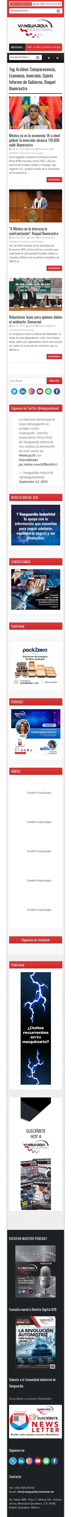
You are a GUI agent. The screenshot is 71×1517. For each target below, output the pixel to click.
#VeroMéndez (28, 460)
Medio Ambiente (46, 326)
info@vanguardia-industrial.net (35, 1491)
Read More (54, 179)
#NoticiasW (27, 455)
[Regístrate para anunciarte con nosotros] (35, 1437)
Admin (32, 149)
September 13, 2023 (33, 482)
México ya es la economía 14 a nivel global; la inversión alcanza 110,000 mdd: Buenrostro (34, 140)
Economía (16, 75)
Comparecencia (42, 69)
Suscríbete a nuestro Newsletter (30, 1398)
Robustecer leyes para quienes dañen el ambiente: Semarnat (35, 319)
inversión (33, 75)
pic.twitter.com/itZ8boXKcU (38, 464)
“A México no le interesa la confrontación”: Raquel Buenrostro (33, 231)
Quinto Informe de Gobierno (31, 78)
